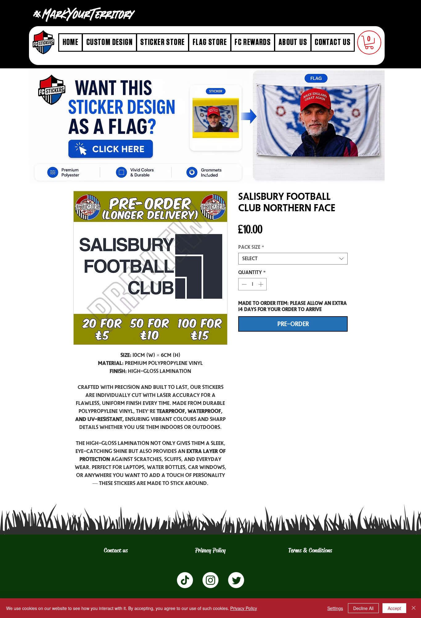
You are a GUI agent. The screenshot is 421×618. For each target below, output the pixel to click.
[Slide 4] (207, 174)
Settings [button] (335, 608)
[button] (369, 42)
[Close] (413, 608)
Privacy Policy (243, 608)
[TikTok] (185, 580)
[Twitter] (236, 580)
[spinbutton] (252, 284)
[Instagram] (210, 580)
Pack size (251, 247)
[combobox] (293, 259)
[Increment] (261, 284)
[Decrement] (243, 284)
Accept (394, 608)
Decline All (363, 608)
